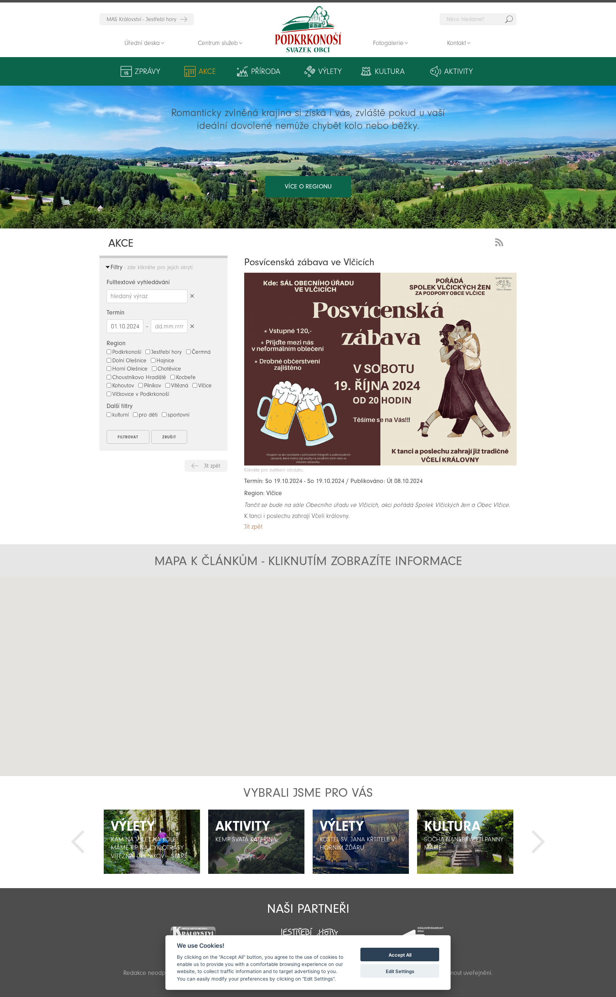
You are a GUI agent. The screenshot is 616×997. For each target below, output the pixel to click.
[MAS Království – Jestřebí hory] (192, 930)
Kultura (390, 71)
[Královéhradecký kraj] (422, 931)
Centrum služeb (218, 43)
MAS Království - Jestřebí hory (141, 19)
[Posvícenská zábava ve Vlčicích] (380, 463)
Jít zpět (212, 466)
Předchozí (77, 842)
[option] (151, 842)
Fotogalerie (388, 43)
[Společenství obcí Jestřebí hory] (308, 930)
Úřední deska (142, 43)
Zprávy (147, 71)
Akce (207, 71)
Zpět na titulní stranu (308, 29)
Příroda (265, 71)
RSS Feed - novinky (500, 241)
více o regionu (308, 186)
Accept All (400, 955)
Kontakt (456, 43)
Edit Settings (400, 971)
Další (538, 842)
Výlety (330, 71)
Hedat (509, 19)
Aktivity (458, 71)
